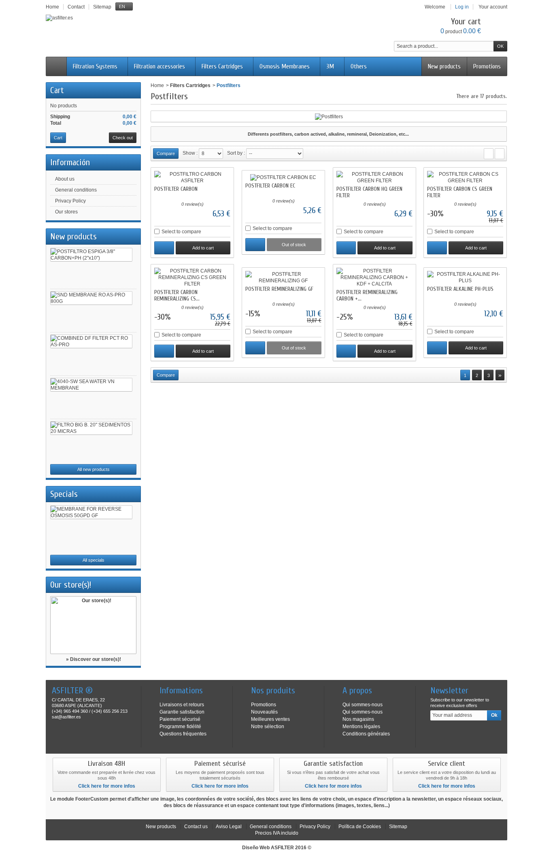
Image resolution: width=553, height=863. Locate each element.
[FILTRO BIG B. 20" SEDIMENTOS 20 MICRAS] (91, 428)
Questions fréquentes (183, 734)
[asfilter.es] (59, 17)
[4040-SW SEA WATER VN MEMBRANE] (91, 385)
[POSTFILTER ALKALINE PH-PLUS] (465, 277)
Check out (123, 137)
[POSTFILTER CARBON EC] (283, 177)
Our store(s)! (70, 585)
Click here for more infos (106, 786)
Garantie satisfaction (182, 712)
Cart (57, 90)
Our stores (66, 212)
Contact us (196, 826)
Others (359, 66)
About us (64, 179)
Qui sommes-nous (362, 704)
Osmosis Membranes (284, 66)
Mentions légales (361, 726)
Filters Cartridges (222, 66)
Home (157, 85)
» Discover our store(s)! (93, 659)
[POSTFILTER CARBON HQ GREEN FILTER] (374, 177)
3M (330, 66)
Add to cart (203, 247)
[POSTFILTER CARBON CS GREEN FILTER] (465, 177)
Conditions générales (366, 734)
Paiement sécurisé (180, 719)
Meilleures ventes (270, 719)
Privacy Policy (70, 201)
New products (444, 66)
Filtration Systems (95, 66)
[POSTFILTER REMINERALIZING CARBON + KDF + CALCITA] (374, 277)
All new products (93, 469)
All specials (93, 560)
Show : (190, 153)
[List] (499, 153)
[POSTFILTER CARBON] (192, 177)
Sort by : (236, 153)
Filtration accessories (159, 66)
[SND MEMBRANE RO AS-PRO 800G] (91, 298)
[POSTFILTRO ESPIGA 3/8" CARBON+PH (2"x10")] (91, 255)
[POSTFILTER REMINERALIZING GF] (283, 277)
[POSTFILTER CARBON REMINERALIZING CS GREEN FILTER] (192, 277)
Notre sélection (267, 726)
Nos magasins (358, 719)
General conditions (76, 190)
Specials (64, 494)
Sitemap (398, 826)
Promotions (487, 66)
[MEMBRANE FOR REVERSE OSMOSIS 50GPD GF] (91, 512)
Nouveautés (264, 712)
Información (70, 162)
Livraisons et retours (182, 704)
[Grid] (488, 153)
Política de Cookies (359, 826)
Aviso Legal (229, 826)
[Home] (56, 66)
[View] (164, 247)
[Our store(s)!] (93, 625)
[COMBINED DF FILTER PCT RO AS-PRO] (91, 341)
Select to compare (181, 231)
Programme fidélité (180, 726)
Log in (462, 7)
